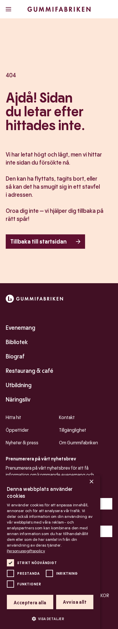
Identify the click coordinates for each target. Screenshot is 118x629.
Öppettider (17, 430)
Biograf (15, 356)
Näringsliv (18, 399)
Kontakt (67, 417)
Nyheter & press (22, 442)
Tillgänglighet (72, 430)
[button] (50, 618)
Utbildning (19, 385)
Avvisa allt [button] (74, 602)
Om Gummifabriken (78, 442)
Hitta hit (13, 417)
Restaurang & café (29, 370)
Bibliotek (17, 342)
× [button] (91, 482)
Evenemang (20, 327)
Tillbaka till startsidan (38, 241)
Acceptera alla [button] (30, 602)
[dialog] (50, 552)
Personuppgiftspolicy (26, 551)
